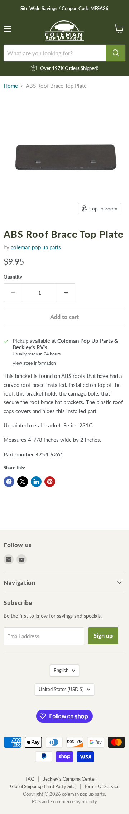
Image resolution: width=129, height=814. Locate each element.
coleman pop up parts (36, 247)
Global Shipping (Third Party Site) (43, 786)
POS (36, 801)
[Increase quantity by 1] (66, 292)
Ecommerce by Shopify (73, 801)
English (61, 670)
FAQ (29, 779)
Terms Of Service (101, 786)
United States (61, 689)
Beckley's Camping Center (69, 779)
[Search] (115, 53)
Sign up (103, 635)
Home (11, 86)
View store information (34, 363)
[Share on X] (22, 481)
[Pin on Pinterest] (49, 481)
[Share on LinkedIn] (36, 481)
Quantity (13, 277)
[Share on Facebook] (9, 481)
